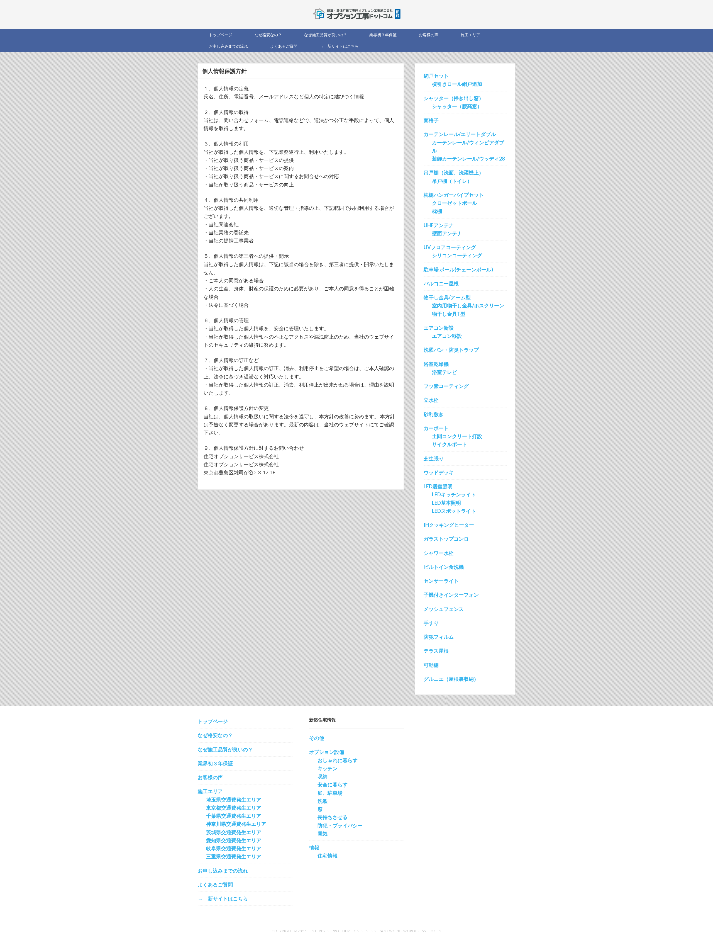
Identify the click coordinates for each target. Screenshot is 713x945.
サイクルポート (449, 444)
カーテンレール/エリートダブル (460, 134)
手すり (431, 623)
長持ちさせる (333, 817)
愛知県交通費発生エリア (233, 840)
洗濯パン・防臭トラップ (451, 350)
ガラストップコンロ (446, 539)
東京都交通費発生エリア (233, 808)
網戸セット (436, 76)
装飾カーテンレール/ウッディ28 (468, 159)
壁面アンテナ (447, 233)
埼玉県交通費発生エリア (233, 799)
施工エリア (210, 791)
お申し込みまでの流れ (223, 871)
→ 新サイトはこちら (223, 898)
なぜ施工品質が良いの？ (225, 749)
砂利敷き (434, 414)
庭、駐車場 (330, 793)
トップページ (213, 721)
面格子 (431, 120)
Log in (435, 931)
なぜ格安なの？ (215, 735)
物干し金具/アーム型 (447, 297)
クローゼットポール (454, 203)
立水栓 (431, 400)
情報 (314, 847)
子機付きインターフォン (451, 595)
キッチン (328, 768)
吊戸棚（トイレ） (452, 181)
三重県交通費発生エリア (233, 856)
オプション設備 (326, 752)
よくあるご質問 (215, 884)
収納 (323, 776)
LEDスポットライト (454, 511)
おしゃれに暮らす (338, 760)
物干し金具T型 (448, 314)
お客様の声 (210, 777)
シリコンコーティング (457, 255)
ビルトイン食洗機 (444, 567)
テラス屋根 (436, 651)
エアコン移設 (447, 336)
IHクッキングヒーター (449, 525)
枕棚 (437, 211)
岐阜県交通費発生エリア (233, 848)
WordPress (414, 931)
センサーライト (441, 581)
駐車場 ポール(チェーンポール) (458, 269)
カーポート (436, 428)
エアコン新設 (439, 328)
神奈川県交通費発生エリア (236, 824)
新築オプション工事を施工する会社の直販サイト (356, 14)
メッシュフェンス (444, 609)
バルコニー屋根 (441, 283)
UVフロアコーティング (450, 247)
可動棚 (431, 665)
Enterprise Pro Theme (331, 931)
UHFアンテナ (439, 225)
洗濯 (323, 801)
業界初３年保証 (215, 763)
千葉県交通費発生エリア (233, 816)
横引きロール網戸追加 (457, 84)
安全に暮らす (333, 784)
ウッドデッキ (439, 472)
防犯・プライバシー (340, 825)
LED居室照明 (438, 486)
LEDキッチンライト (454, 494)
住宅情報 (328, 855)
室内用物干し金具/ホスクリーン (468, 305)
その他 (316, 738)
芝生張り (434, 458)
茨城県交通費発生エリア (233, 832)
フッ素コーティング (446, 386)
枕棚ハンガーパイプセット (454, 195)
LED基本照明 (446, 503)
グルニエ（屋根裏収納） (451, 679)
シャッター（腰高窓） (457, 106)
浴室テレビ (444, 372)
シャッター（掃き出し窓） (454, 98)
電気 (323, 833)
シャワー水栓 (439, 553)
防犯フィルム (439, 637)
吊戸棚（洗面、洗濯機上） (454, 172)
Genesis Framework (380, 931)
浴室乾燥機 (436, 364)
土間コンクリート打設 (457, 436)
